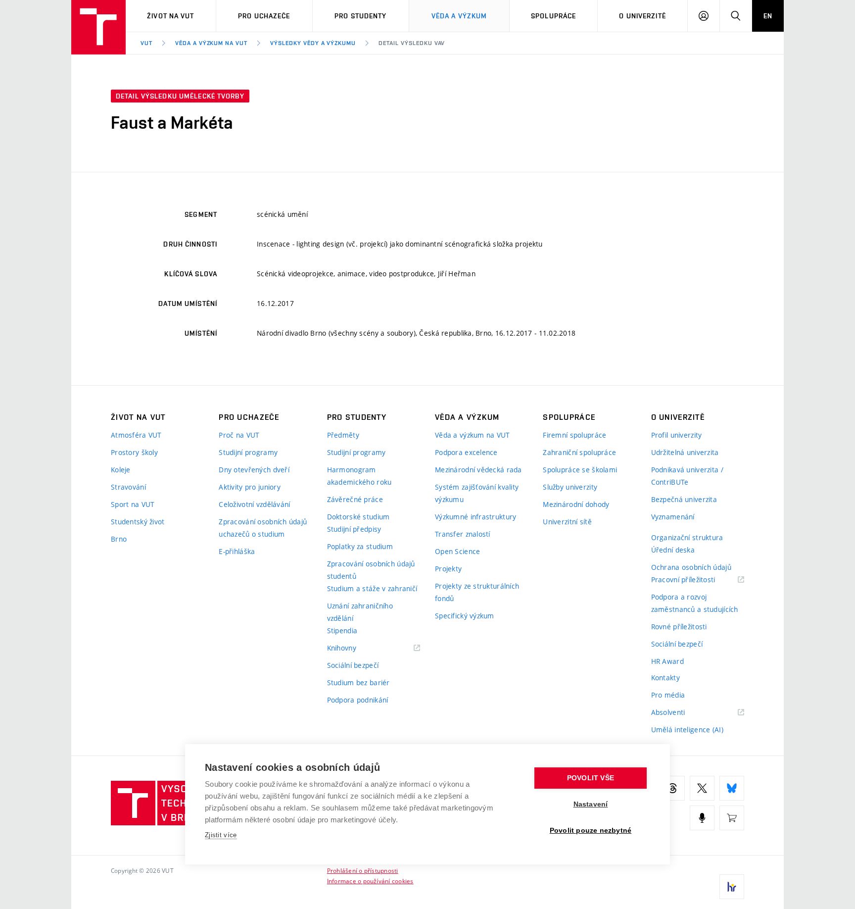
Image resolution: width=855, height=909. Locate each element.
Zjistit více (221, 835)
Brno (119, 539)
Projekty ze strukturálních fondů (477, 592)
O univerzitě (642, 16)
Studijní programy (248, 452)
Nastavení (590, 804)
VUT (146, 43)
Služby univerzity (570, 487)
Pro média (668, 695)
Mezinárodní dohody (576, 504)
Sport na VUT (132, 504)
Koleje (121, 469)
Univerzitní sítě (567, 521)
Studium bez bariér (358, 682)
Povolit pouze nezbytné (590, 830)
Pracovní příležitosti (695, 580)
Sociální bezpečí (353, 665)
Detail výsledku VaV (412, 43)
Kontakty (665, 677)
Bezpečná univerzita (684, 499)
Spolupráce (553, 16)
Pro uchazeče (264, 16)
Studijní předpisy (354, 529)
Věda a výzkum (459, 16)
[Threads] (672, 788)
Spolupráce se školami (580, 469)
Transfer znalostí (462, 534)
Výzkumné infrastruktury (475, 516)
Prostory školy (134, 452)
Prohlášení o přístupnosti (362, 870)
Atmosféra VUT (136, 435)
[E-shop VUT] (731, 818)
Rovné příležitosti (679, 626)
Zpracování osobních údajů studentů (371, 570)
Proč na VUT (239, 435)
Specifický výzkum (464, 615)
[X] (702, 788)
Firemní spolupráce (574, 435)
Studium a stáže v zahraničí (372, 588)
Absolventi (680, 712)
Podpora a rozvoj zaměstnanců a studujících (694, 603)
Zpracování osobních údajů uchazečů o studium (263, 528)
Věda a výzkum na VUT (211, 43)
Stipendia (342, 630)
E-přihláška (237, 551)
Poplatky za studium (360, 546)
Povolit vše (590, 778)
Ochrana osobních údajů (691, 567)
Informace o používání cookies (370, 881)
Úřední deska (673, 550)
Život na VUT (170, 16)
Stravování (128, 487)
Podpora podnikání (357, 700)
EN (767, 16)
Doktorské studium (358, 516)
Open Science (457, 551)
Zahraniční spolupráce (579, 452)
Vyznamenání (673, 516)
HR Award (667, 661)
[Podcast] (702, 818)
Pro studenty (360, 16)
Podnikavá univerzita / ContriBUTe (687, 476)
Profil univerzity (676, 435)
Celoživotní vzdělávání (254, 504)
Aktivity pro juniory (250, 487)
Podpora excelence (466, 452)
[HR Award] (731, 886)
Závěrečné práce (355, 499)
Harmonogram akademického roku (359, 476)
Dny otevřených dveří (254, 469)
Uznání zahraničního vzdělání (360, 612)
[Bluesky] (731, 788)
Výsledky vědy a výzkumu (313, 43)
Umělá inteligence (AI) (687, 729)
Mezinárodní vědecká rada (478, 469)
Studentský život (137, 521)
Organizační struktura (687, 537)
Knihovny (354, 648)
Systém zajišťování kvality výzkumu (477, 493)
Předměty (343, 435)
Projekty (448, 568)
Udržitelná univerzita (685, 452)
